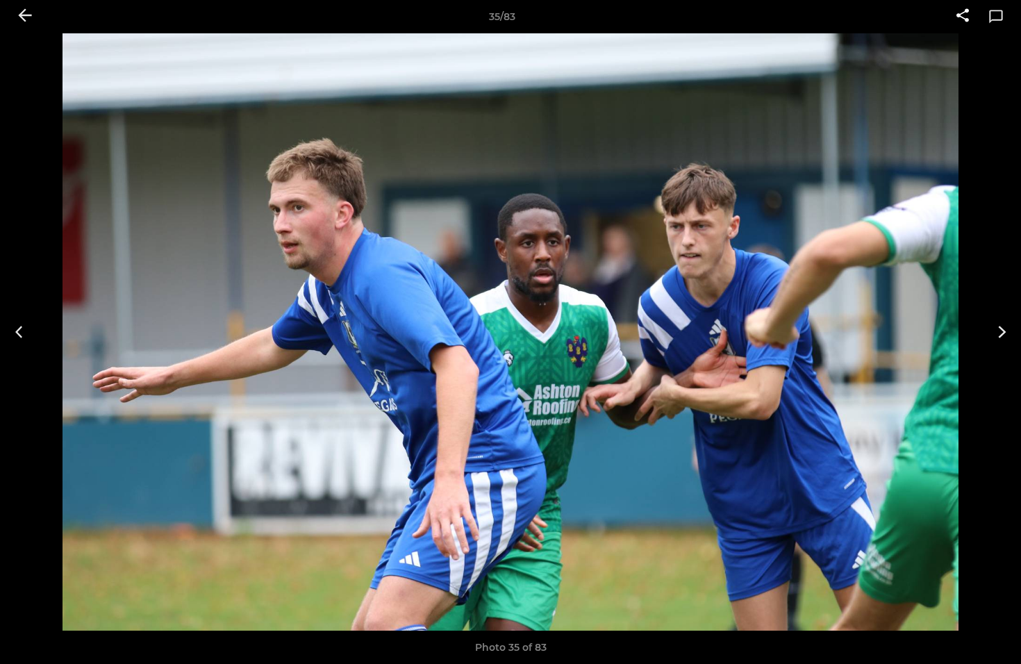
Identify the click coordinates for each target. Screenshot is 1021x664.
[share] (962, 16)
